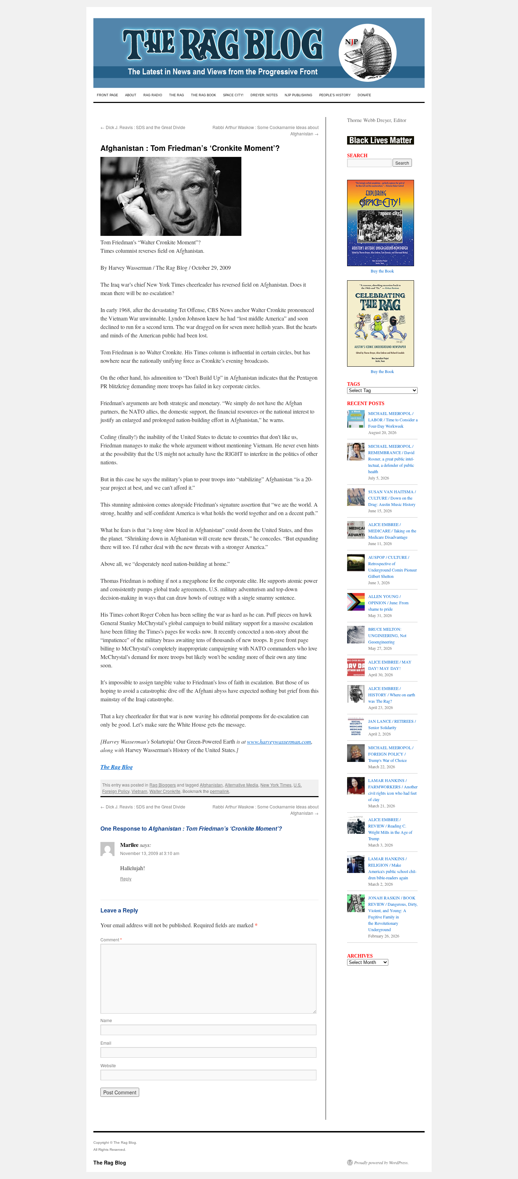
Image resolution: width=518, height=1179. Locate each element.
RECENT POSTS (365, 403)
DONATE (364, 95)
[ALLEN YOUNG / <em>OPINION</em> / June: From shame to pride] (356, 602)
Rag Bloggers (162, 785)
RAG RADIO (152, 95)
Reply (125, 878)
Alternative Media (241, 785)
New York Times (275, 785)
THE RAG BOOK (203, 95)
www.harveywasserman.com (279, 741)
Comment (111, 939)
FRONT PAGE (107, 95)
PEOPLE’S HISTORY (335, 95)
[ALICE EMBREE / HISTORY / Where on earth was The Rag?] (356, 694)
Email (105, 1043)
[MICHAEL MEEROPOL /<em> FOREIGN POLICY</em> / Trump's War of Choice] (356, 753)
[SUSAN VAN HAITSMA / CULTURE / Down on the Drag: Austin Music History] (356, 497)
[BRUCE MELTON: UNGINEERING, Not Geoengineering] (356, 635)
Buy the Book (382, 271)
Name (106, 1020)
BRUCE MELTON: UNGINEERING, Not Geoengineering (387, 635)
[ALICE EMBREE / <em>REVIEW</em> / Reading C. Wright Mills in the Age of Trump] (356, 825)
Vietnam (139, 791)
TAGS (353, 384)
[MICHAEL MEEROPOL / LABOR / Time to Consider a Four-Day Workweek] (356, 419)
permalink (219, 791)
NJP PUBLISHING (298, 95)
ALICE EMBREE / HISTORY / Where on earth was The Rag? (391, 694)
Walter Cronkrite (164, 791)
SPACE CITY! (233, 95)
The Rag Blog (109, 1162)
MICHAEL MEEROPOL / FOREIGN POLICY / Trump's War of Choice (390, 754)
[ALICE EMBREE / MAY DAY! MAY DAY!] (356, 668)
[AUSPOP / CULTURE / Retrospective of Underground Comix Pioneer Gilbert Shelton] (356, 563)
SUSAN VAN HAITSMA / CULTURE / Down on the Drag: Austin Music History (392, 498)
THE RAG (176, 95)
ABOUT (130, 95)
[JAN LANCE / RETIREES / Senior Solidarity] (356, 727)
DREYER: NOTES (264, 95)
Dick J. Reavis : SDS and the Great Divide (142, 127)
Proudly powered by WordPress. (381, 1162)
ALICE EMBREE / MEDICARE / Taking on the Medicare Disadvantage (392, 530)
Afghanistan (211, 785)
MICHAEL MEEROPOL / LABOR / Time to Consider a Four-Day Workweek (393, 419)
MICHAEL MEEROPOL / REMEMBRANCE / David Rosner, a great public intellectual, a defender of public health (391, 458)
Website (108, 1065)
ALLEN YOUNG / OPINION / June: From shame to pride (388, 602)
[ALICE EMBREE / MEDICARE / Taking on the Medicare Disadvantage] (356, 530)
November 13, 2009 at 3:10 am (149, 853)
